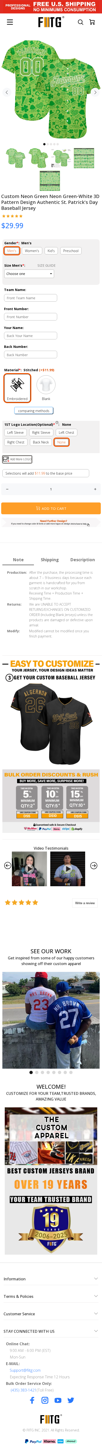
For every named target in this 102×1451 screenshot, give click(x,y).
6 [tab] (59, 1072)
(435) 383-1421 (24, 1390)
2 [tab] (47, 144)
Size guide (46, 265)
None (61, 442)
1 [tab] (44, 144)
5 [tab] (57, 144)
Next (95, 92)
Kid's (51, 251)
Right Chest (15, 442)
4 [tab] (54, 144)
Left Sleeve (15, 432)
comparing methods (33, 411)
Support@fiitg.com (25, 1370)
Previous (6, 92)
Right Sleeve (41, 432)
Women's (32, 251)
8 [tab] (71, 1072)
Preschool (71, 251)
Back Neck (41, 442)
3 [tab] (51, 144)
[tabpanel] (51, 89)
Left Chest (66, 432)
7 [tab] (65, 1072)
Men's (11, 251)
